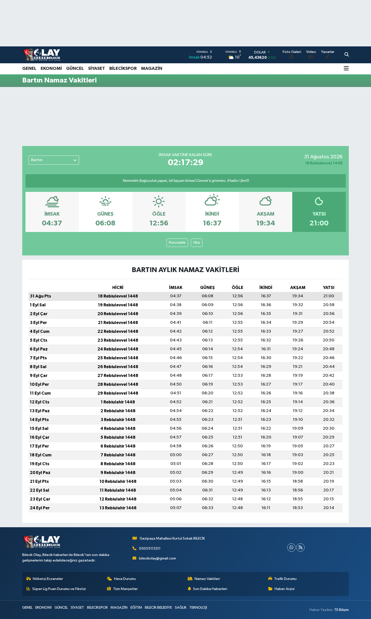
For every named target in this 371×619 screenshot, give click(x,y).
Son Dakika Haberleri (210, 589)
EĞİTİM (136, 607)
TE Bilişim (341, 610)
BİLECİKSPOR (123, 68)
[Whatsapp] (291, 547)
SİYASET (96, 68)
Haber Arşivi (285, 589)
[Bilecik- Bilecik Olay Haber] (41, 54)
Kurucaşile (177, 242)
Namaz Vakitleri (207, 579)
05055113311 (150, 548)
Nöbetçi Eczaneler (48, 579)
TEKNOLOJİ (198, 607)
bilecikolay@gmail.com (157, 558)
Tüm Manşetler (125, 589)
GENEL (29, 68)
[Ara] (346, 55)
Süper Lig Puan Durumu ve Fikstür (59, 589)
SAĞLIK (181, 607)
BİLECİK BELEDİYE (158, 607)
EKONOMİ (51, 68)
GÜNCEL (75, 68)
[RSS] (300, 547)
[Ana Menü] (346, 68)
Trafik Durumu (285, 579)
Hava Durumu (125, 579)
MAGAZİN (151, 68)
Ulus (196, 242)
